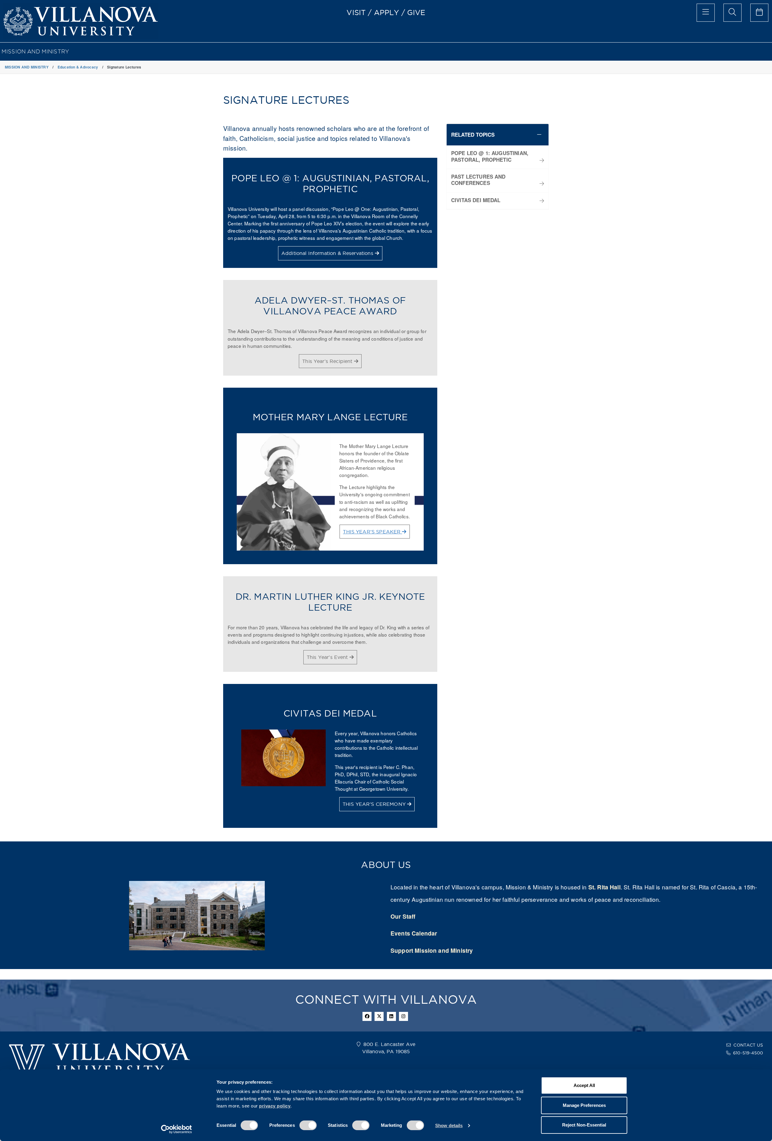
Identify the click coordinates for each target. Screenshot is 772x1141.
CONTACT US (748, 1045)
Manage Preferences (584, 1105)
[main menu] (706, 13)
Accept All (584, 1085)
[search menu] (732, 13)
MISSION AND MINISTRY (35, 51)
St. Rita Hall (604, 887)
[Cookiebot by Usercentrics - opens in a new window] (176, 1129)
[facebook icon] (367, 1016)
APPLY (386, 12)
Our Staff (403, 916)
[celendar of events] (759, 13)
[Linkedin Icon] (391, 1016)
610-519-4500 (748, 1052)
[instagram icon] (403, 1016)
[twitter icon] (379, 1016)
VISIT (356, 12)
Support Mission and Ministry (432, 950)
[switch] (308, 1125)
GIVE (416, 12)
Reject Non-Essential (584, 1124)
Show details (449, 1125)
